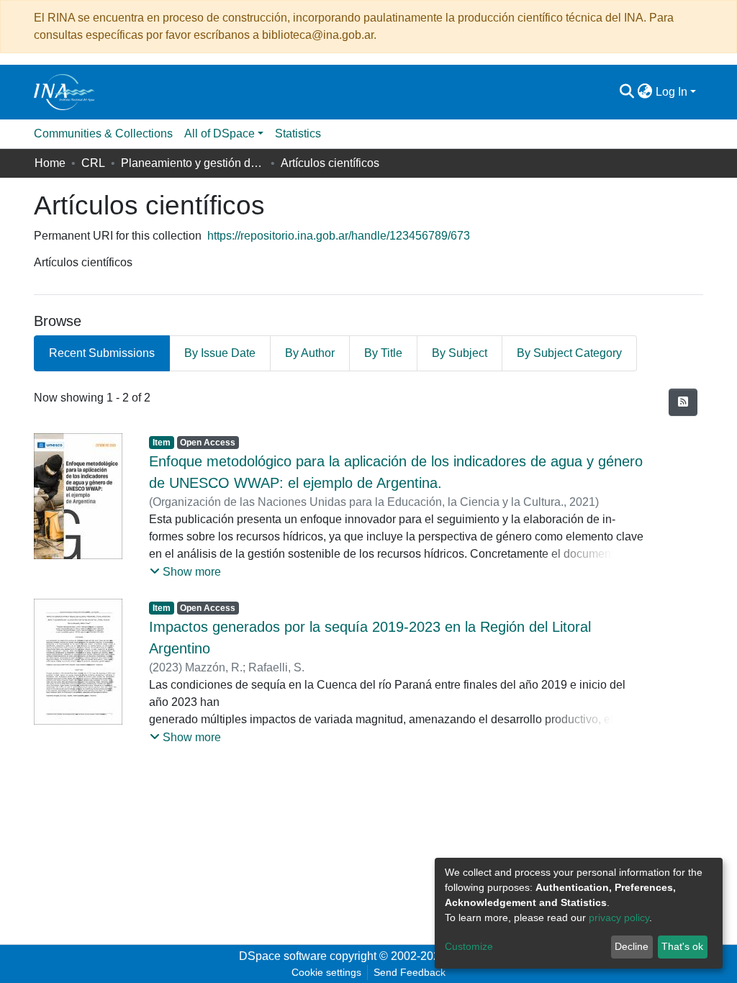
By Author (310, 353)
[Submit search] (627, 92)
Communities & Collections (103, 133)
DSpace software (283, 956)
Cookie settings (326, 972)
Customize (469, 946)
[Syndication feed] (683, 402)
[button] (645, 92)
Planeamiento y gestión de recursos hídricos (193, 163)
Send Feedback (410, 972)
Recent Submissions (102, 353)
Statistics (298, 133)
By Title (383, 353)
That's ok (682, 946)
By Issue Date (220, 353)
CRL (93, 163)
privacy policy (619, 917)
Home (50, 163)
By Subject (459, 353)
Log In (671, 92)
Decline (631, 946)
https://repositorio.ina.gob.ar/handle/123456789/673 (338, 236)
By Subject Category (569, 353)
